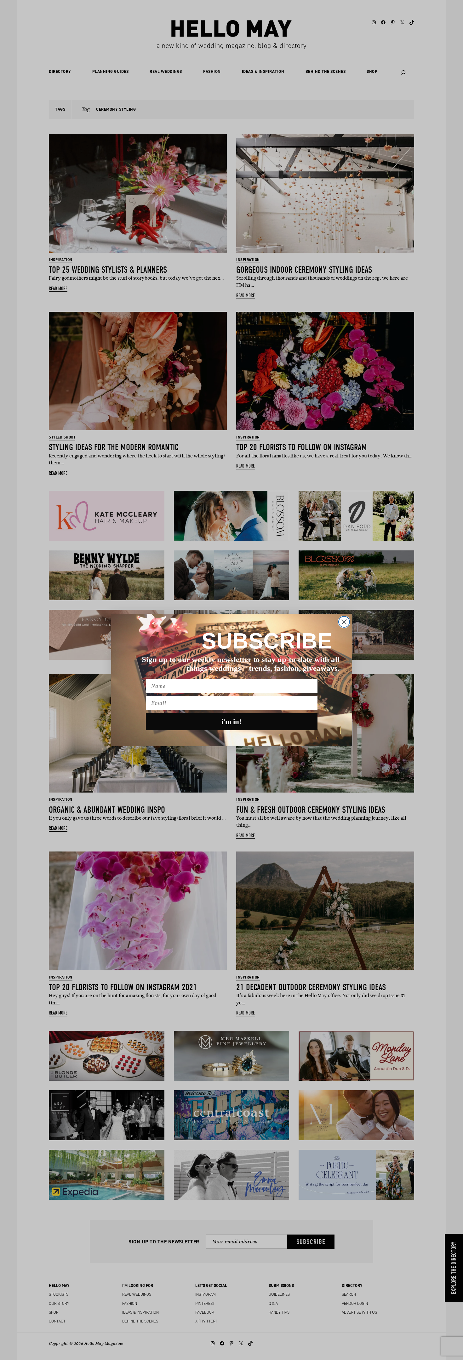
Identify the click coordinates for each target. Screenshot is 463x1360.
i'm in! (231, 722)
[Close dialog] (344, 621)
